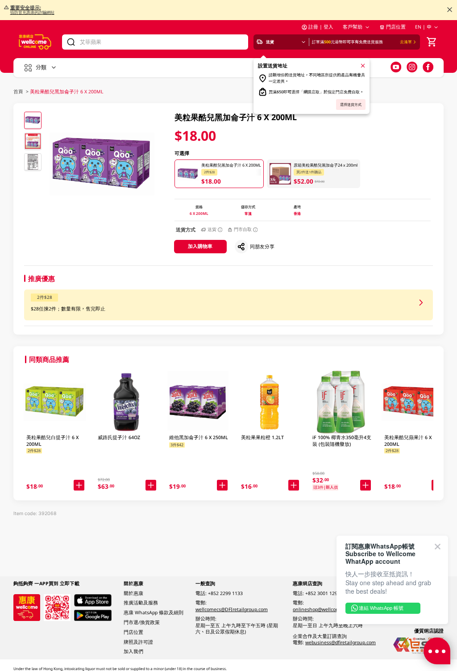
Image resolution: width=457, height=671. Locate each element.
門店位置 (396, 27)
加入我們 (133, 651)
